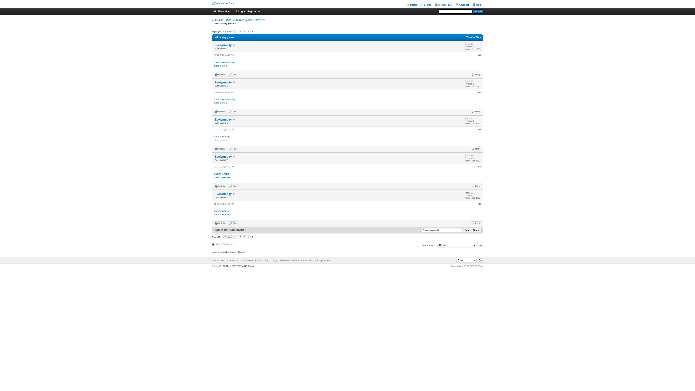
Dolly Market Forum (221, 20)
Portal (413, 4)
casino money (222, 136)
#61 (479, 55)
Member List (445, 4)
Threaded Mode (473, 37)
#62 (479, 92)
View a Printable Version (226, 244)
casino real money (224, 62)
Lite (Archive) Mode (280, 260)
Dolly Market (247, 260)
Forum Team (219, 260)
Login (241, 11)
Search (427, 4)
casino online (221, 173)
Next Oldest (221, 229)
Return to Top (261, 260)
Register (252, 11)
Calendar (464, 4)
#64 (479, 167)
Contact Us (232, 260)
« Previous (228, 31)
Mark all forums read (302, 260)
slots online (220, 65)
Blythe (258, 20)
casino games (222, 177)
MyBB (226, 266)
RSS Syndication (323, 260)
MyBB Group (248, 266)
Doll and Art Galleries (243, 20)
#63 (479, 130)
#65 (479, 204)
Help (478, 4)
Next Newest (237, 229)
